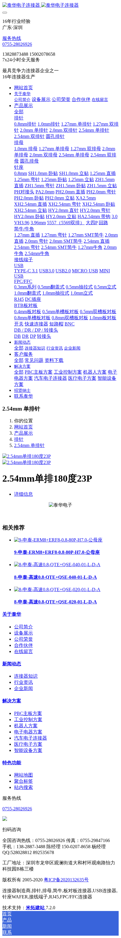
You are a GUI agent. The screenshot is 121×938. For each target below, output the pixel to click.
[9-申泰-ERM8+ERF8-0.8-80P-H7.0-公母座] (58, 539)
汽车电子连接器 (30, 737)
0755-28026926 (17, 44)
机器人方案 (26, 725)
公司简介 (23, 626)
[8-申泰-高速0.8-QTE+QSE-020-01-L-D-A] (57, 589)
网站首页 (23, 87)
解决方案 (11, 700)
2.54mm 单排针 (29, 445)
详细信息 (23, 494)
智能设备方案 (28, 750)
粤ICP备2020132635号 (66, 879)
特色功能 (11, 762)
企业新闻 (23, 688)
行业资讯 (23, 682)
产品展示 (23, 433)
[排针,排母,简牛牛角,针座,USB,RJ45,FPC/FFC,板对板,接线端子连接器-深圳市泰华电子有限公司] (60, 5)
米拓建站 (36, 907)
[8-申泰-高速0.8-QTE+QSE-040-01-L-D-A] (57, 564)
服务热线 (11, 38)
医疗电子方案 (28, 744)
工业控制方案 (28, 719)
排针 (18, 439)
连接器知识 (26, 676)
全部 (18, 111)
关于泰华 (11, 614)
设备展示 (23, 632)
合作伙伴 (23, 645)
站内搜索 (23, 787)
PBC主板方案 (28, 713)
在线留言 (23, 651)
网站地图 (23, 774)
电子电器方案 (28, 731)
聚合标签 (23, 781)
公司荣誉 (23, 639)
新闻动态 (11, 663)
